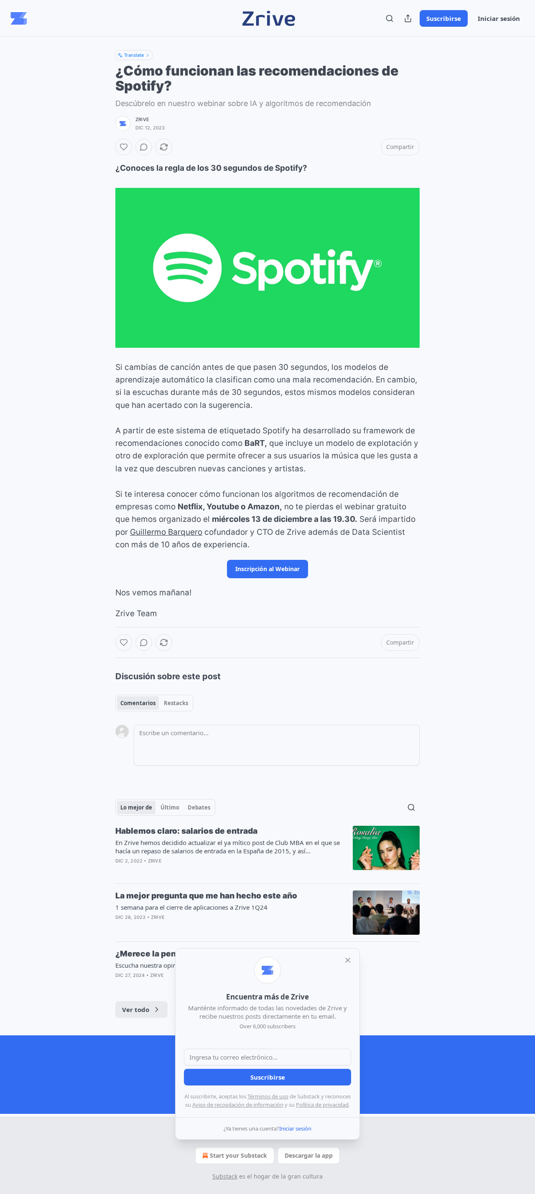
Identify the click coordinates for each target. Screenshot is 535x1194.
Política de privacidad (322, 1104)
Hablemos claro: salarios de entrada (186, 831)
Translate (134, 55)
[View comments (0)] (143, 147)
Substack (224, 1176)
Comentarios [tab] (137, 703)
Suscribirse (443, 18)
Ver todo (135, 1009)
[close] (347, 960)
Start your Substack (238, 1155)
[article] (267, 851)
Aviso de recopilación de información (237, 1104)
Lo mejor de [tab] (136, 807)
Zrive (142, 119)
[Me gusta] (123, 147)
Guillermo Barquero (166, 532)
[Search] (389, 18)
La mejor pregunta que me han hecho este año (206, 896)
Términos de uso (267, 1096)
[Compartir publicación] (408, 18)
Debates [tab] (199, 807)
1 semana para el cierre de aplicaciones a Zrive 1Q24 (191, 907)
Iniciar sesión (499, 18)
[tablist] (154, 703)
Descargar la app (309, 1155)
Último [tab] (169, 807)
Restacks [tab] (176, 703)
